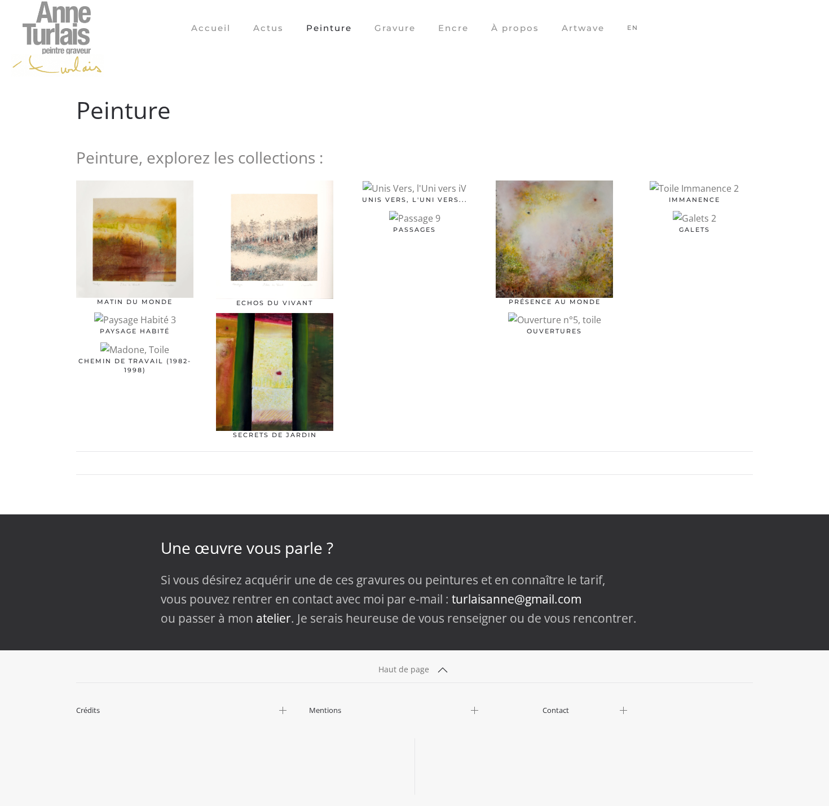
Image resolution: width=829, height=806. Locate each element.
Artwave (583, 28)
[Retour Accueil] (57, 28)
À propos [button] (515, 28)
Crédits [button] (88, 710)
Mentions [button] (325, 710)
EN (632, 28)
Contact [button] (556, 710)
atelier (273, 618)
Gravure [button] (395, 28)
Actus (268, 28)
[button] (443, 670)
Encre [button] (453, 28)
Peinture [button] (329, 28)
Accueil (211, 28)
